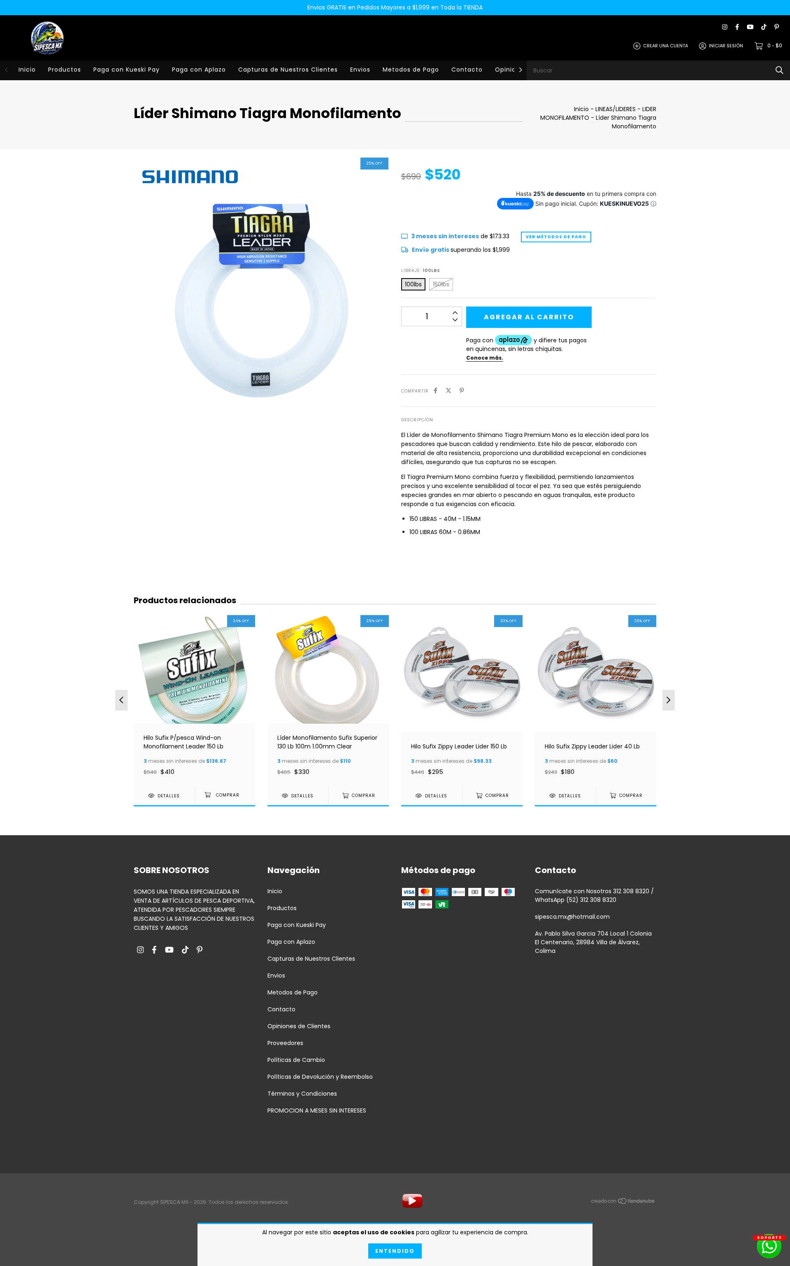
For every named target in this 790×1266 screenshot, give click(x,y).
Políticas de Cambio (296, 1060)
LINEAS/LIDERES (615, 109)
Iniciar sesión (726, 45)
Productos (64, 69)
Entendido (395, 1250)
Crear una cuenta (665, 45)
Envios (360, 69)
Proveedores (285, 1043)
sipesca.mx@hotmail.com (572, 917)
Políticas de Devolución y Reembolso (320, 1077)
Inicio (27, 69)
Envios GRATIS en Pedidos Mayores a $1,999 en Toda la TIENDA (395, 7)
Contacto (467, 69)
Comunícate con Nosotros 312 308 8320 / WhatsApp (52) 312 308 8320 (594, 895)
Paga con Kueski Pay (126, 69)
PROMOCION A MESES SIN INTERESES (316, 1110)
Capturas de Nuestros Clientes (288, 69)
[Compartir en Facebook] (435, 390)
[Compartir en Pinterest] (461, 390)
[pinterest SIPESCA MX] (776, 27)
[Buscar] (779, 70)
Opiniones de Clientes (298, 1026)
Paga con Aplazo (199, 69)
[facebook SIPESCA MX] (737, 27)
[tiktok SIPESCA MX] (764, 27)
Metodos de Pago (411, 69)
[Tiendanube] (623, 1203)
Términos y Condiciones (302, 1093)
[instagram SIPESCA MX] (725, 27)
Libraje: (420, 270)
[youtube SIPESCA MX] (750, 27)
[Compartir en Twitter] (448, 390)
